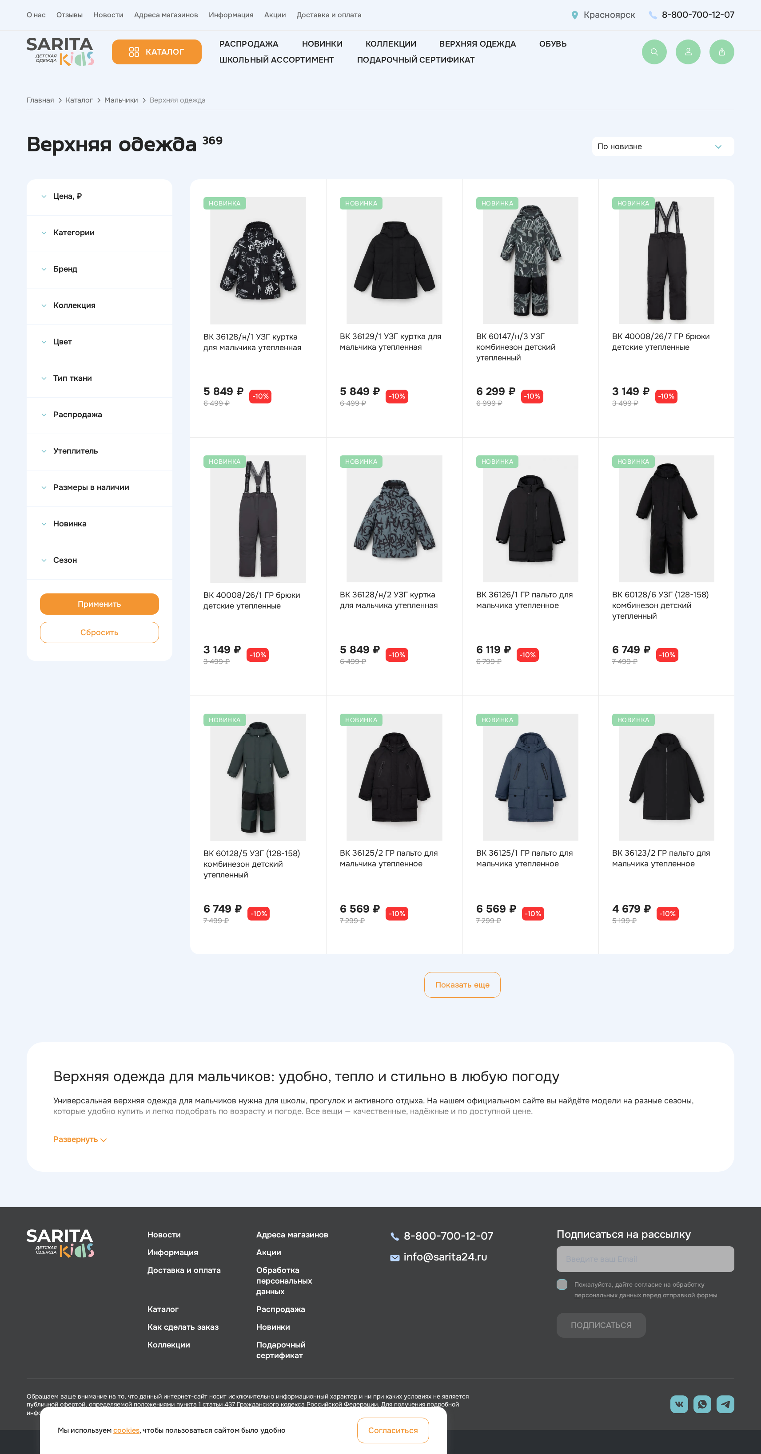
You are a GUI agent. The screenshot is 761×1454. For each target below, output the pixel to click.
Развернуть (75, 1139)
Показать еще (462, 985)
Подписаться (601, 1325)
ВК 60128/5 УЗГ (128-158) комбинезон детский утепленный (251, 864)
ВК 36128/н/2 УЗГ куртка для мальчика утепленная (389, 600)
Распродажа (249, 44)
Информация (231, 15)
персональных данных (607, 1295)
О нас (36, 15)
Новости (108, 15)
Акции (275, 15)
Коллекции (391, 44)
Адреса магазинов (166, 15)
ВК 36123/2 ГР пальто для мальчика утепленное (661, 858)
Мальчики (121, 100)
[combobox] (600, 146)
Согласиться (393, 1430)
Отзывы (69, 15)
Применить (99, 604)
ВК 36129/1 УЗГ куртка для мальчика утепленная (391, 342)
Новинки (322, 44)
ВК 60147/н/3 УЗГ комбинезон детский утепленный (516, 347)
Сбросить (99, 632)
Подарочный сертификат (416, 60)
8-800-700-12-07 (698, 14)
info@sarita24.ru (445, 1257)
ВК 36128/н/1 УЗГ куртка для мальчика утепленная (252, 342)
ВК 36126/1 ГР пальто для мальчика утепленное (524, 600)
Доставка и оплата (329, 15)
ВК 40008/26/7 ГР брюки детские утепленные (661, 342)
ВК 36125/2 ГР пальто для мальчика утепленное (389, 858)
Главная (40, 100)
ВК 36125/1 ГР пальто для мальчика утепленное (524, 858)
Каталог (164, 52)
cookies (126, 1430)
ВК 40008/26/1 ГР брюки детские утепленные (251, 600)
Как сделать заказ (183, 1327)
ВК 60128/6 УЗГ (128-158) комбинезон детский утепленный (660, 605)
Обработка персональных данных (284, 1280)
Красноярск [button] (609, 14)
